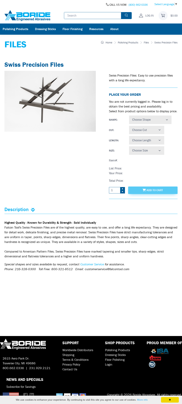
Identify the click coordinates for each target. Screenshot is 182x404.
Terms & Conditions (75, 360)
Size (111, 150)
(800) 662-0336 (138, 5)
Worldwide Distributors (77, 350)
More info (142, 399)
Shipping (68, 355)
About (114, 29)
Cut (111, 130)
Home (108, 42)
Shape (113, 120)
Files (146, 42)
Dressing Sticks (45, 29)
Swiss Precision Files (166, 42)
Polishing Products (15, 29)
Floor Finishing (72, 29)
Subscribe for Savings (21, 387)
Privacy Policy (71, 365)
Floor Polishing (115, 360)
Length (113, 140)
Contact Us (69, 369)
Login (108, 365)
